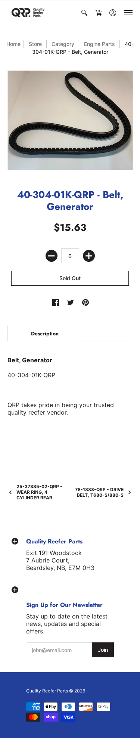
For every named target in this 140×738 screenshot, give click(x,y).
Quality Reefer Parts (47, 691)
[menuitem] (84, 12)
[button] (84, 12)
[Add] (89, 256)
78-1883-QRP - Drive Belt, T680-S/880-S (99, 492)
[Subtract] (51, 256)
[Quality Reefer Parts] (28, 12)
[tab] (44, 333)
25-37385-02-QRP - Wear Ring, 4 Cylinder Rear (39, 492)
